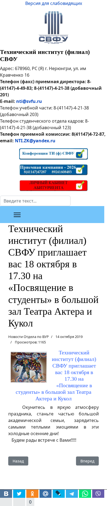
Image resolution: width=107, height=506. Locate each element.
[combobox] (35, 201)
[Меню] (17, 215)
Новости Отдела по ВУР (28, 336)
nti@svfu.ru (29, 101)
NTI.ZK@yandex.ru (35, 141)
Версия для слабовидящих (53, 3)
